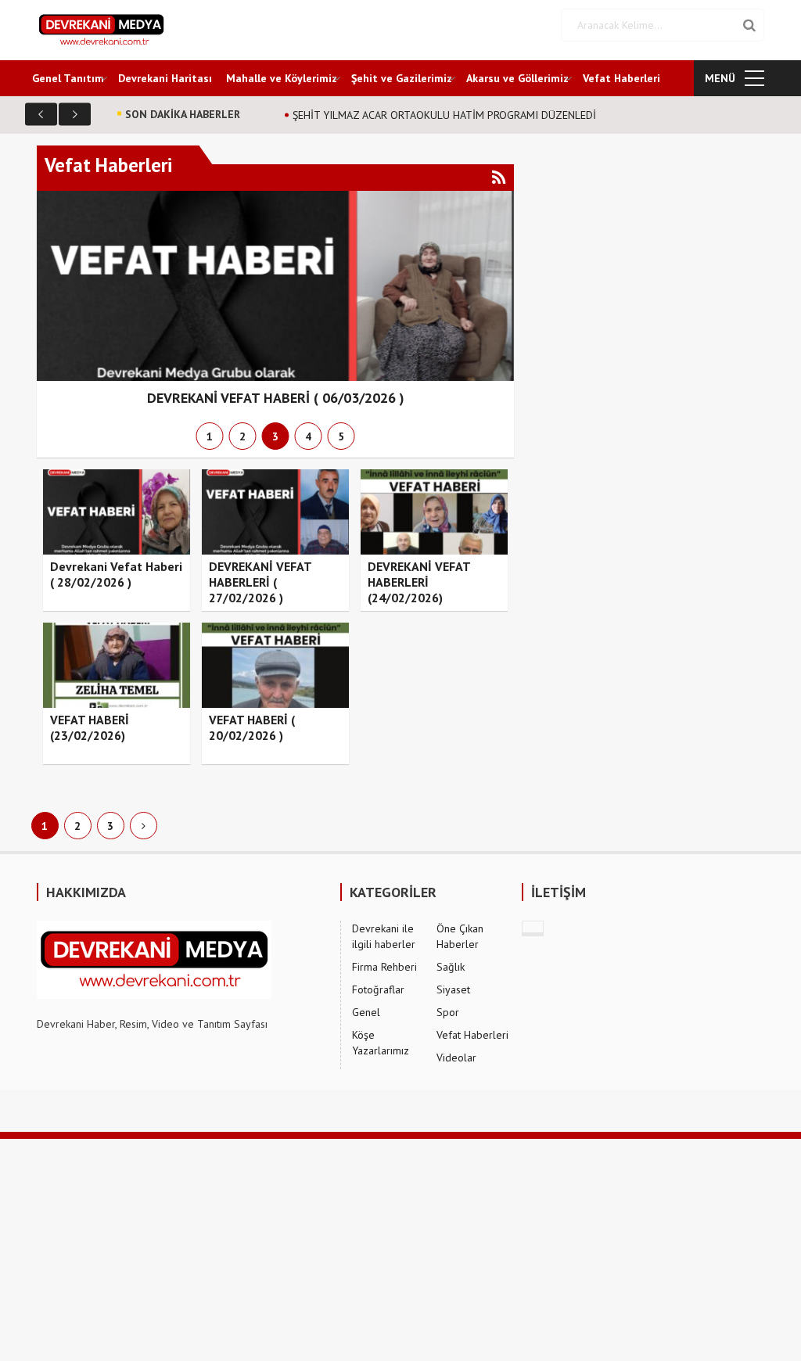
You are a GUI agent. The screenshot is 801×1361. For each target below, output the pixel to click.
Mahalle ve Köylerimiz (281, 78)
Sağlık (450, 967)
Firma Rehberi (384, 967)
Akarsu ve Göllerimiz (517, 78)
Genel (366, 1012)
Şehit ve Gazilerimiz (401, 78)
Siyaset (453, 989)
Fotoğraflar (378, 989)
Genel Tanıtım (68, 78)
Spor (447, 1012)
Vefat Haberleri (621, 78)
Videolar (456, 1057)
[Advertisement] (400, 1248)
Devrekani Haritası (165, 78)
